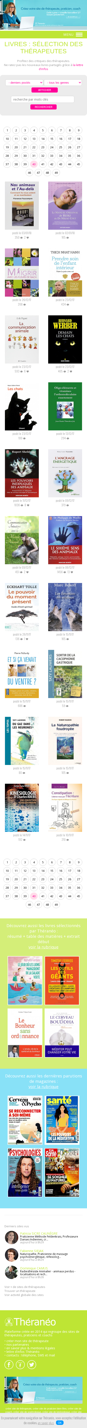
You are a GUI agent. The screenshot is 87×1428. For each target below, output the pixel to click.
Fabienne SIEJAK (32, 1251)
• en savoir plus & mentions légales (29, 1348)
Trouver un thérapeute (19, 1291)
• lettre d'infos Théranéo (21, 1351)
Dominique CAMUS (34, 1268)
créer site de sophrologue (27, 1412)
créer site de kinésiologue (56, 1412)
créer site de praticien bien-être (49, 1408)
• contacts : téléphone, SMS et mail (29, 1355)
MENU (69, 34)
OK (60, 1423)
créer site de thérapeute (18, 1408)
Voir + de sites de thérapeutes (24, 1287)
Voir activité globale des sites (24, 1295)
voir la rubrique (43, 947)
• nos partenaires (16, 1344)
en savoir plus (46, 1423)
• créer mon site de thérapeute (26, 1341)
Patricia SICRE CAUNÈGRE (39, 1233)
